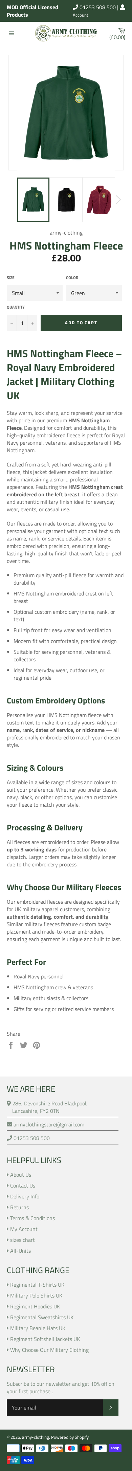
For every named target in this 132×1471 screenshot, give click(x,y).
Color (72, 278)
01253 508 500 (97, 7)
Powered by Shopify (70, 1437)
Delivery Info (24, 1196)
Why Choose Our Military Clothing (49, 1350)
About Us (20, 1175)
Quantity (16, 307)
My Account (24, 1229)
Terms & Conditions (32, 1218)
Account (80, 15)
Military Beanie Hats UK (37, 1328)
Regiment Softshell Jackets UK (45, 1339)
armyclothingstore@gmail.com (48, 1124)
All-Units (20, 1251)
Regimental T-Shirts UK (37, 1285)
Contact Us (22, 1185)
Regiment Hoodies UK (35, 1306)
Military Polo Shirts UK (36, 1295)
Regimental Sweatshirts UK (41, 1317)
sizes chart (22, 1240)
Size (11, 278)
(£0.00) (119, 33)
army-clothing (35, 1437)
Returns (19, 1207)
